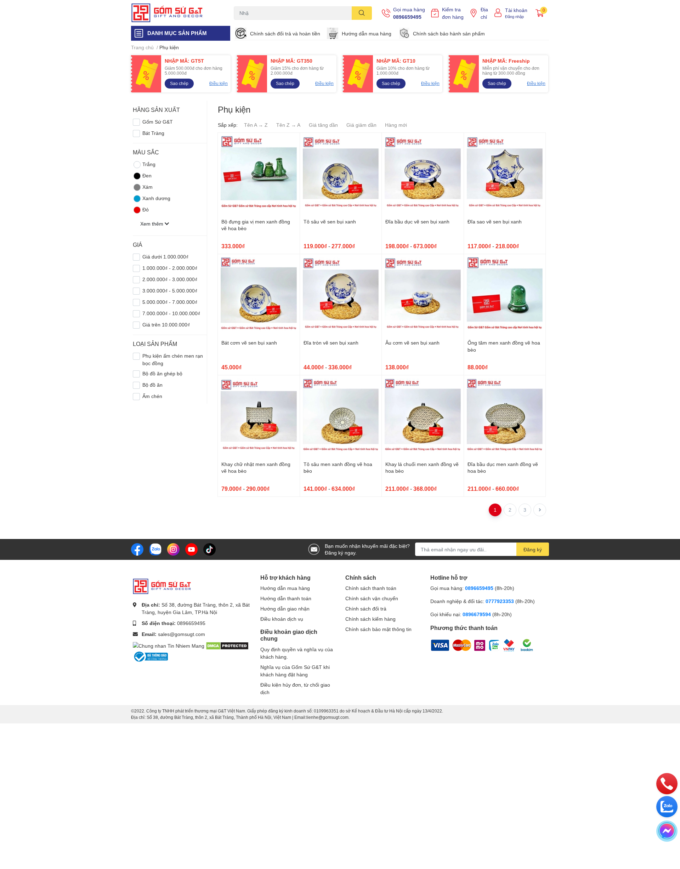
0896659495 (407, 17)
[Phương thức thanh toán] (474, 644)
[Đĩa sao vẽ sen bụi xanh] (505, 174)
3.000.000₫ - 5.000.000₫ (169, 291)
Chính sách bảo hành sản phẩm (449, 33)
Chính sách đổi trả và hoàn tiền (285, 33)
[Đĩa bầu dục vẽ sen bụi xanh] (423, 174)
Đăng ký (532, 549)
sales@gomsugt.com (181, 634)
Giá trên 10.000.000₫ (166, 325)
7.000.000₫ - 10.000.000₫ (171, 313)
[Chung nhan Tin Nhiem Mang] (168, 645)
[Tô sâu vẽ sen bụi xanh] (341, 174)
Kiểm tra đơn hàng (453, 13)
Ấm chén (152, 396)
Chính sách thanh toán (370, 588)
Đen (147, 175)
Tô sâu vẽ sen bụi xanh (330, 221)
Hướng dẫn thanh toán (285, 598)
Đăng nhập (514, 16)
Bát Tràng (153, 133)
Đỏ (145, 209)
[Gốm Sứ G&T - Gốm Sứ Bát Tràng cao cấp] (175, 13)
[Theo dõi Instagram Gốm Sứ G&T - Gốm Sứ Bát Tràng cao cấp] (173, 549)
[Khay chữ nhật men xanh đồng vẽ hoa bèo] (259, 416)
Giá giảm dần (361, 125)
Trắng (148, 164)
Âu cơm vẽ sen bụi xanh (412, 343)
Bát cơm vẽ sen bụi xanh (249, 343)
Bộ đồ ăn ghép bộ (162, 373)
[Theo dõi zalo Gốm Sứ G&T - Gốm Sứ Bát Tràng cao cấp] (155, 549)
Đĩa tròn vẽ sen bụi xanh (331, 343)
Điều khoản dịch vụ (281, 619)
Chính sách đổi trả (365, 609)
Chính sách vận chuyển (371, 598)
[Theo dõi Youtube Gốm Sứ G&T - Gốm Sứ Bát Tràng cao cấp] (191, 549)
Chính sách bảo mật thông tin (378, 629)
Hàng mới (396, 125)
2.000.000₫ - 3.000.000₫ (169, 279)
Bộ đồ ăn (152, 385)
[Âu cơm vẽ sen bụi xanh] (423, 295)
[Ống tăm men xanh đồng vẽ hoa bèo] (505, 295)
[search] (362, 13)
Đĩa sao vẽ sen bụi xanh (495, 221)
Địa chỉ (484, 13)
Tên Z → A (288, 125)
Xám (147, 187)
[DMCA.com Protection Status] (227, 645)
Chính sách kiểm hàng (370, 619)
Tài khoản (516, 10)
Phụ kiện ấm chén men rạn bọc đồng (172, 359)
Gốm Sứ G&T (157, 122)
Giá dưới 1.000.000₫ (165, 257)
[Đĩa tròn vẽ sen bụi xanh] (341, 295)
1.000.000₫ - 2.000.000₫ (169, 268)
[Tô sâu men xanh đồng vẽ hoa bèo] (341, 416)
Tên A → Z (256, 125)
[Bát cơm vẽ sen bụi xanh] (259, 295)
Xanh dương (156, 198)
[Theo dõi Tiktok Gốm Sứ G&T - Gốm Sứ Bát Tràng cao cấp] (209, 549)
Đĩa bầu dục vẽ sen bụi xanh (417, 221)
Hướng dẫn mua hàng (366, 33)
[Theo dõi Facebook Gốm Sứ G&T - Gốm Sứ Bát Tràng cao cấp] (137, 549)
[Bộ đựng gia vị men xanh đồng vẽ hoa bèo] (259, 174)
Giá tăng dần (323, 125)
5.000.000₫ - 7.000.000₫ (169, 302)
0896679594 (477, 614)
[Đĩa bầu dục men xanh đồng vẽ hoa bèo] (505, 416)
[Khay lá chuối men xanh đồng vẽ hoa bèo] (423, 416)
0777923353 (500, 601)
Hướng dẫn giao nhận (285, 609)
